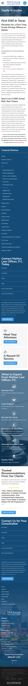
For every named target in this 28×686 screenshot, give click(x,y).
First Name (4, 268)
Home (3, 587)
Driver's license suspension (10, 69)
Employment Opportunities (8, 604)
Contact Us (4, 601)
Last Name (4, 273)
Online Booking (5, 594)
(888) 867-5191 (14, 657)
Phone (3, 278)
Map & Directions (5, 627)
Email (2, 283)
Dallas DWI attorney (18, 142)
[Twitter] (15, 663)
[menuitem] (13, 156)
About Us (3, 589)
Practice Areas (5, 591)
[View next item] (20, 508)
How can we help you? (7, 293)
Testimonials (4, 596)
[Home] (13, 3)
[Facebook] (12, 663)
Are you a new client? (7, 288)
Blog (2, 599)
